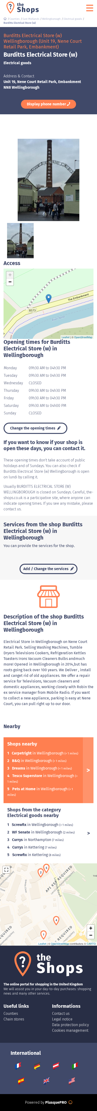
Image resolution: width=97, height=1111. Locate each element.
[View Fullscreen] (6, 869)
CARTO (91, 943)
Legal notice (62, 1019)
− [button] (10, 282)
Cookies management (70, 1030)
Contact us (60, 1013)
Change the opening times (33, 428)
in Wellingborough (38, 753)
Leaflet (65, 337)
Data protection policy (70, 1025)
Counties (11, 1013)
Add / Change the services (46, 569)
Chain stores (14, 1019)
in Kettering (28, 847)
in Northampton (32, 839)
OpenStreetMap (83, 337)
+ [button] (10, 275)
